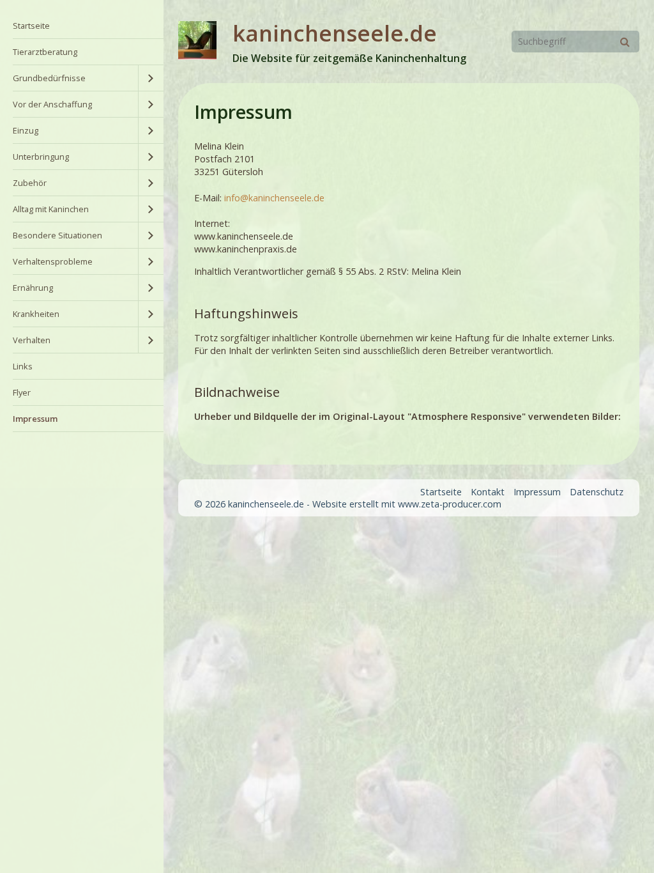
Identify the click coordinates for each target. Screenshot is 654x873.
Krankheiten (36, 314)
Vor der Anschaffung (52, 104)
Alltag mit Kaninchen (51, 209)
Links (23, 366)
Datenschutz (596, 492)
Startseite (31, 25)
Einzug (25, 130)
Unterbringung (41, 156)
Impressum (35, 418)
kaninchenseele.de (334, 33)
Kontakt (488, 492)
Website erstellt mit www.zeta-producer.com (406, 504)
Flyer (22, 392)
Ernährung (33, 287)
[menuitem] (82, 26)
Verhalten (31, 340)
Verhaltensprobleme (53, 261)
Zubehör (30, 183)
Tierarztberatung (45, 52)
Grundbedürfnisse (49, 78)
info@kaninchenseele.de (274, 198)
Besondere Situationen (57, 235)
